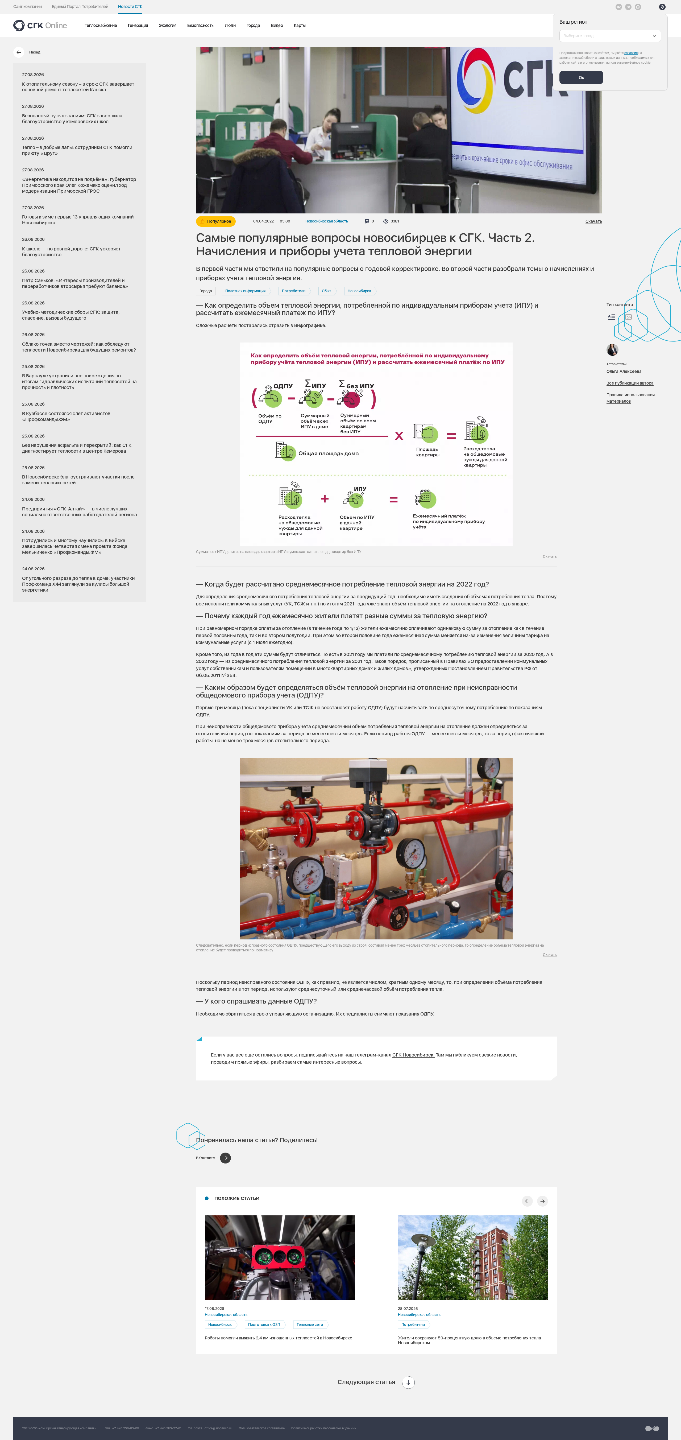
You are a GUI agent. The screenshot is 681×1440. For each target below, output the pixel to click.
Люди (230, 25)
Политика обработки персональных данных (323, 1428)
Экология (167, 25)
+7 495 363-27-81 (168, 1428)
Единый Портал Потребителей (80, 6)
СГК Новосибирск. (413, 1055)
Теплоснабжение (101, 25)
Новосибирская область (326, 221)
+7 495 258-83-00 (125, 1428)
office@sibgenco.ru (218, 1428)
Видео (277, 25)
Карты (300, 25)
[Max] (638, 7)
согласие (631, 53)
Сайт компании (27, 6)
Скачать (594, 221)
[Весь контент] (612, 317)
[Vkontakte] (619, 7)
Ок (581, 77)
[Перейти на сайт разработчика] (652, 1428)
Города (253, 25)
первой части (222, 269)
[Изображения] (628, 317)
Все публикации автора (630, 383)
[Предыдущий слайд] (527, 1201)
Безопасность (200, 25)
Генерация (138, 25)
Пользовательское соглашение (262, 1428)
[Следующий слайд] (542, 1201)
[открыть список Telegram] (628, 7)
